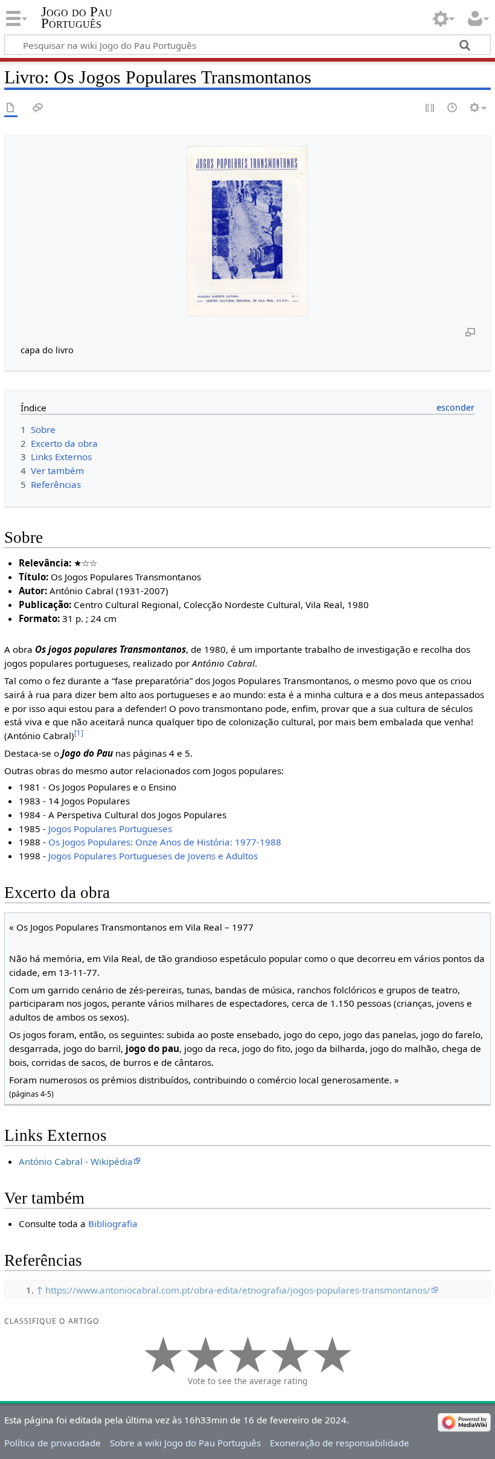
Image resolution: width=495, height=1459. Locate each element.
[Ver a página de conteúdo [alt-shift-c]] (11, 108)
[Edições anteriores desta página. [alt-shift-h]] (452, 108)
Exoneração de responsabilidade (339, 1443)
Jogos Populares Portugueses (110, 828)
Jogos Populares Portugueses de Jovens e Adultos (153, 856)
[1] (78, 732)
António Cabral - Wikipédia (76, 1161)
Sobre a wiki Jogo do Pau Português (185, 1443)
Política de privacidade (52, 1443)
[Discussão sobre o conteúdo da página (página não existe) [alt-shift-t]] (38, 108)
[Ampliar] (470, 331)
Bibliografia (113, 1223)
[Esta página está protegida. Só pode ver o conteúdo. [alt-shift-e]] (430, 108)
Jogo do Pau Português (76, 17)
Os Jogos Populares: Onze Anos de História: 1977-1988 (164, 842)
